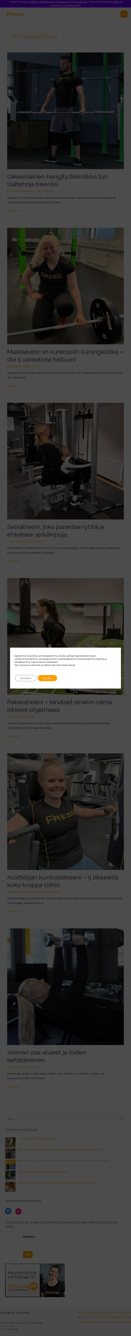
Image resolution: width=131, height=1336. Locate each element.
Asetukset (25, 678)
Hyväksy (47, 678)
